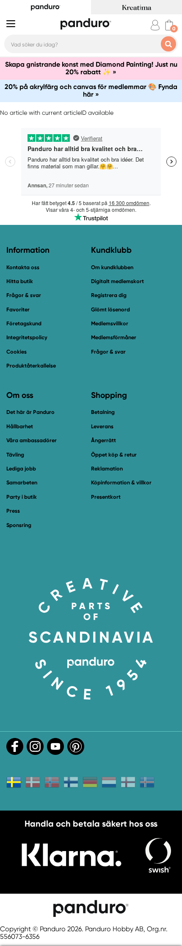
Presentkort (106, 497)
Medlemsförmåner (113, 337)
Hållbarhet (19, 426)
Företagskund (23, 323)
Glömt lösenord (110, 309)
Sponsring (18, 525)
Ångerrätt (103, 440)
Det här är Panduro (30, 412)
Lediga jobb (21, 468)
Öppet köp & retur (114, 454)
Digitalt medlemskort (117, 281)
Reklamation (107, 468)
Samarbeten (21, 482)
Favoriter (18, 309)
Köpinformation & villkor (121, 482)
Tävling (15, 454)
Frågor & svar (23, 295)
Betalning (103, 412)
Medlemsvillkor (109, 323)
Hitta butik (19, 281)
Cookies (16, 352)
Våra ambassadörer (31, 440)
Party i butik (21, 497)
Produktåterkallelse (31, 365)
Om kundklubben (112, 267)
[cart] (169, 25)
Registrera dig (109, 295)
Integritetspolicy (26, 337)
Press (13, 511)
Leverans (102, 426)
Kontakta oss (22, 267)
